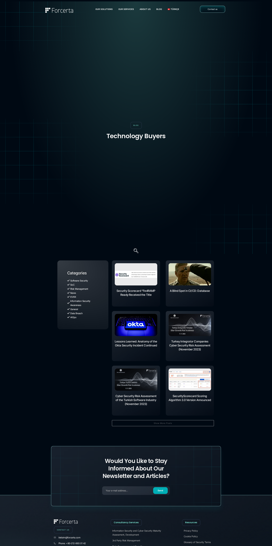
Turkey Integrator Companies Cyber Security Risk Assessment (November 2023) (189, 345)
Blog (159, 9)
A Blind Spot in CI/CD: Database (190, 291)
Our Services (126, 9)
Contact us (213, 9)
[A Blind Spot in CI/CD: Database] (190, 274)
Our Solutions (104, 9)
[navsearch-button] (136, 251)
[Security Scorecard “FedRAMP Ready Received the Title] (136, 274)
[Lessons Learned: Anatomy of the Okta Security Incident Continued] (136, 325)
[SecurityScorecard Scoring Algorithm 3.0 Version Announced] (190, 379)
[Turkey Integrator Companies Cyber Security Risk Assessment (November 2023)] (190, 325)
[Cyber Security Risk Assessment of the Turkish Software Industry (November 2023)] (136, 379)
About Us (145, 9)
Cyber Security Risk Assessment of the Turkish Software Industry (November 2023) (136, 400)
